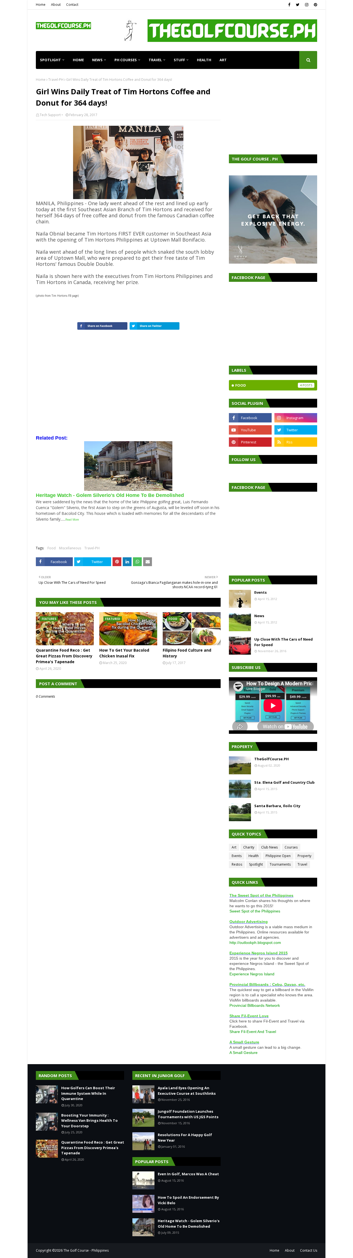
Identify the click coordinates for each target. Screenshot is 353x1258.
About (56, 4)
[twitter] (298, 4)
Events (260, 592)
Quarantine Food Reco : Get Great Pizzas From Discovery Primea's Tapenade (64, 655)
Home (41, 4)
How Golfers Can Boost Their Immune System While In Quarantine (88, 1093)
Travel (302, 864)
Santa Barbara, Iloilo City (277, 805)
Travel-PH (55, 79)
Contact (72, 4)
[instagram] (307, 4)
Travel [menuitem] (155, 59)
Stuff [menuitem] (179, 59)
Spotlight (256, 864)
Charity (248, 847)
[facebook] (289, 4)
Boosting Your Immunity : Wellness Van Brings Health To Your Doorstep (89, 1120)
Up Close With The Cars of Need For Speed (283, 642)
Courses (291, 847)
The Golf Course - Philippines (86, 1250)
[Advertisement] (273, 111)
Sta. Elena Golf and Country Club (284, 782)
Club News (269, 847)
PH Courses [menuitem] (125, 59)
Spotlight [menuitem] (50, 59)
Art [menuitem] (223, 59)
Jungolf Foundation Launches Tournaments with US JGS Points (188, 1114)
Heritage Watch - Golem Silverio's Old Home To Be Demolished (189, 1223)
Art (234, 847)
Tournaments (280, 864)
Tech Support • (51, 115)
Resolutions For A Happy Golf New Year (185, 1137)
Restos (237, 864)
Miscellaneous (70, 548)
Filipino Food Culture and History (187, 653)
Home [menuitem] (78, 59)
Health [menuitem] (204, 59)
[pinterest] (314, 4)
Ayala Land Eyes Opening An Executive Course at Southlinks (187, 1090)
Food (51, 548)
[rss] (295, 442)
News (259, 615)
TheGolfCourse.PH (271, 758)
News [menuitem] (97, 59)
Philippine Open (278, 855)
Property (304, 855)
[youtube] (250, 430)
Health (253, 855)
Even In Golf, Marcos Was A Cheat (188, 1173)
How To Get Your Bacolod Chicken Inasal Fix (124, 653)
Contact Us (308, 1250)
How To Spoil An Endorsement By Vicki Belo (188, 1200)
